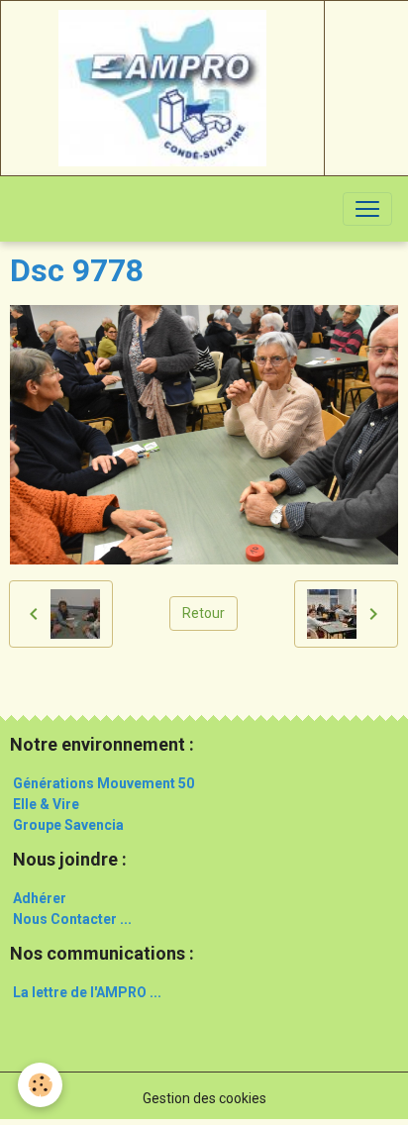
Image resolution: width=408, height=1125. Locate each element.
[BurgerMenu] (367, 209)
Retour (203, 613)
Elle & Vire (46, 804)
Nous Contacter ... (72, 919)
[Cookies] (40, 1085)
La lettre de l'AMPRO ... (87, 992)
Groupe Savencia (68, 825)
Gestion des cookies (204, 1098)
